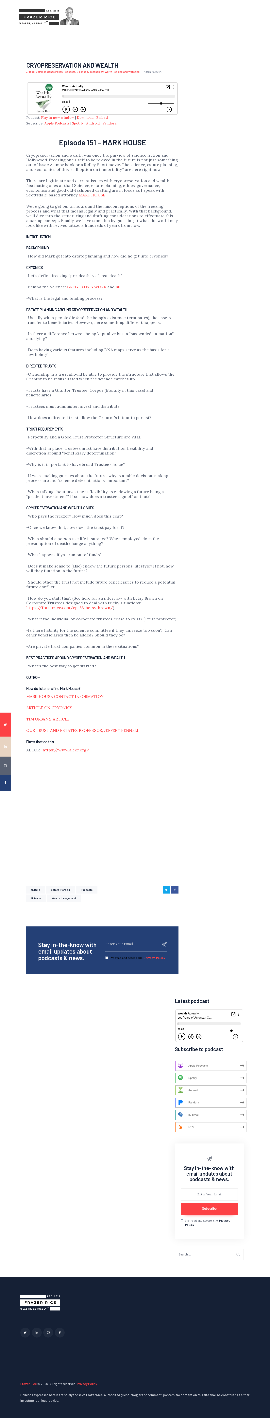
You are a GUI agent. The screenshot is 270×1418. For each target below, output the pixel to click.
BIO (119, 286)
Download (85, 117)
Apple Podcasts (57, 123)
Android (93, 123)
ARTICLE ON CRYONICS (49, 707)
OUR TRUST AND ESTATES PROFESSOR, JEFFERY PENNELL (83, 730)
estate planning (60, 889)
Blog (32, 71)
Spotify (78, 123)
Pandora (109, 123)
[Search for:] (209, 1254)
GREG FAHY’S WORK (86, 286)
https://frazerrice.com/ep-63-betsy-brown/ (69, 607)
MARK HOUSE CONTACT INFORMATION (65, 696)
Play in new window (57, 117)
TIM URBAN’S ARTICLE (48, 719)
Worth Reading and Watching (122, 71)
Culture (35, 889)
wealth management (64, 898)
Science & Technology (90, 71)
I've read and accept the (137, 958)
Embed (102, 117)
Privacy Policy (154, 958)
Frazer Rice (28, 1384)
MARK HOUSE (92, 194)
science (36, 898)
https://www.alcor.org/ (66, 749)
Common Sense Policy (49, 71)
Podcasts (69, 71)
